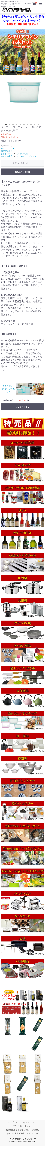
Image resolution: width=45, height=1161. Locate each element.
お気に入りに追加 (22, 172)
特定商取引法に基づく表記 (17, 1130)
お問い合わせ (32, 1133)
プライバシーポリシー (22, 1126)
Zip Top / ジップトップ (26, 156)
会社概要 (35, 1130)
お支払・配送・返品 (15, 1133)
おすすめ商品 (6, 151)
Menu (41, 2)
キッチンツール (7, 148)
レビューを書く (22, 407)
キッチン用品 (22, 153)
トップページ (13, 1122)
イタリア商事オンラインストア (22, 1139)
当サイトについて (29, 1122)
